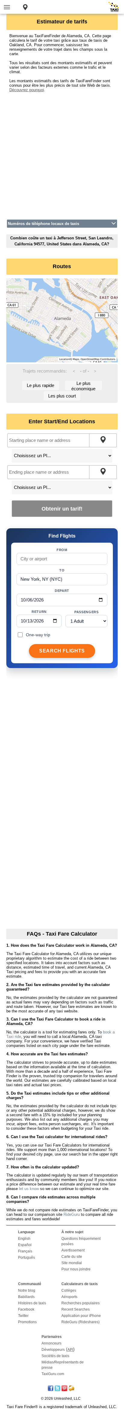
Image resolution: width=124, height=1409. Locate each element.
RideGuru (72, 1214)
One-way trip (38, 634)
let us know (29, 1188)
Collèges (68, 1290)
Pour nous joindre (76, 1269)
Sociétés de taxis (55, 1356)
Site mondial (71, 1263)
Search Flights (62, 650)
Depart (62, 590)
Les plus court (62, 395)
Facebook (26, 1309)
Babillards (26, 1297)
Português (26, 1257)
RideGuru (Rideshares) (80, 1322)
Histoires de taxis (32, 1303)
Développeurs (53, 1350)
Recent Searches (75, 1309)
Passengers (86, 612)
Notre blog (26, 1290)
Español (25, 1245)
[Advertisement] (62, 154)
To (61, 570)
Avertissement (73, 1250)
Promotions (27, 1322)
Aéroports (69, 1297)
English (24, 1239)
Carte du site (71, 1257)
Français (25, 1251)
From (62, 550)
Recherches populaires (80, 1303)
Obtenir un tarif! (62, 508)
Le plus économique (83, 385)
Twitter (23, 1316)
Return (39, 611)
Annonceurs (51, 1343)
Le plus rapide (40, 385)
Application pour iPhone (81, 1316)
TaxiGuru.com (53, 1374)
